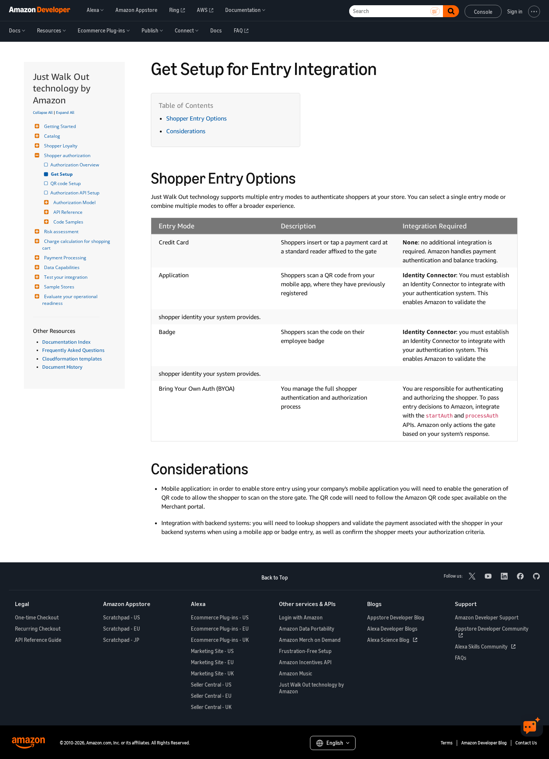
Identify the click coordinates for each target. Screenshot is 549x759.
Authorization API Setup (75, 193)
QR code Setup (66, 183)
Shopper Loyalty (60, 146)
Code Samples (68, 222)
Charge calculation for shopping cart (76, 244)
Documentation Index (66, 342)
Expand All (65, 112)
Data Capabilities (62, 267)
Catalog (52, 136)
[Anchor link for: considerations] (256, 467)
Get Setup (62, 174)
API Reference (68, 212)
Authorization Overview (75, 165)
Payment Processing (65, 257)
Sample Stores (59, 287)
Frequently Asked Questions (73, 350)
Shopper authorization (67, 155)
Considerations (185, 131)
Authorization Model (74, 202)
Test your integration (65, 277)
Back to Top (274, 577)
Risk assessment (61, 231)
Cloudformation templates (72, 359)
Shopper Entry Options (196, 118)
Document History (62, 367)
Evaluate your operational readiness (70, 299)
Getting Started (60, 126)
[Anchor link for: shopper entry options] (303, 177)
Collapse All (43, 112)
